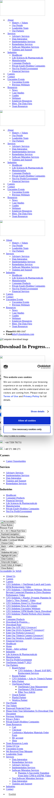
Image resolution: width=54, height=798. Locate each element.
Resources (12, 87)
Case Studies (18, 92)
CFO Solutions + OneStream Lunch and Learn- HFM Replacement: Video (28, 585)
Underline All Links (9, 552)
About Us (10, 576)
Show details (37, 411)
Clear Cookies (7, 559)
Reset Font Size (18, 531)
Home (9, 646)
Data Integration (19, 39)
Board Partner (18, 668)
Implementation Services (23, 41)
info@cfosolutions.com (23, 334)
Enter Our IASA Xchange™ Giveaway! (25, 630)
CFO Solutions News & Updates (21, 606)
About (11, 20)
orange (39, 546)
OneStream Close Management (33, 686)
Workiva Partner (19, 700)
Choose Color (7, 543)
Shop (14, 740)
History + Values (20, 22)
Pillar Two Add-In (26, 692)
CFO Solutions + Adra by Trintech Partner (32, 678)
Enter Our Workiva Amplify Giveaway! (25, 638)
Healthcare (17, 55)
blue (26, 546)
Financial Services (20, 71)
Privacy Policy (31, 396)
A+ (7, 531)
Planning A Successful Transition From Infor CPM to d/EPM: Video (34, 774)
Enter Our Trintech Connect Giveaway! (25, 635)
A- (2, 531)
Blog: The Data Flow (22, 103)
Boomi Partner (19, 676)
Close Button (6, 525)
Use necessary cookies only (27, 429)
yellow (48, 546)
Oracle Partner (19, 694)
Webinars (16, 98)
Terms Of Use (12, 746)
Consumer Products (21, 63)
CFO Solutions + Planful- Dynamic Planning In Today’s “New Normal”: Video (28, 599)
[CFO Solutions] (22, 15)
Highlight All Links (9, 556)
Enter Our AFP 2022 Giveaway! (21, 627)
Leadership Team (20, 28)
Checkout (16, 730)
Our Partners (18, 31)
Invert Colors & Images (11, 565)
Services (11, 33)
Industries (12, 52)
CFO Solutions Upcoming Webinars (23, 608)
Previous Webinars (21, 84)
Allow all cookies (27, 420)
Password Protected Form (18, 708)
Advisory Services (20, 36)
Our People (17, 25)
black (3, 546)
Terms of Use (10, 396)
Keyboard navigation (10, 534)
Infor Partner (18, 681)
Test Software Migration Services (28, 778)
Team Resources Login (17, 743)
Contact (11, 76)
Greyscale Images (9, 562)
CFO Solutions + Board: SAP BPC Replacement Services (34, 671)
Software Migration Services (25, 47)
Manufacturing (19, 60)
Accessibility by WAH (10, 571)
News (15, 90)
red (32, 546)
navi (3, 549)
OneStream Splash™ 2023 (18, 662)
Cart (14, 727)
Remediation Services (22, 44)
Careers (11, 74)
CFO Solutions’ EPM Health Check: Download (28, 611)
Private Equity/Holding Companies (28, 66)
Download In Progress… (18, 622)
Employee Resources (22, 101)
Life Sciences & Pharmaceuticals (27, 57)
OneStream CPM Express (30, 689)
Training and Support (22, 49)
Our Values (11, 705)
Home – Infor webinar (16, 649)
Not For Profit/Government (25, 68)
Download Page (13, 624)
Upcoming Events (16, 79)
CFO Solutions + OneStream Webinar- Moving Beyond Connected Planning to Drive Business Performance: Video (28, 592)
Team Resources (20, 106)
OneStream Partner (21, 684)
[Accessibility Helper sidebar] (8, 522)
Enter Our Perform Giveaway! (20, 632)
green (18, 546)
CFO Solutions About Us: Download (23, 603)
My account (17, 738)
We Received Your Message (19, 751)
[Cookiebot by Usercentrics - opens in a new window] (38, 367)
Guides (15, 95)
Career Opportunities (16, 461)
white (11, 546)
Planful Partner (19, 697)
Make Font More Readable (12, 537)
